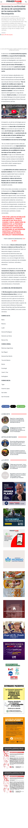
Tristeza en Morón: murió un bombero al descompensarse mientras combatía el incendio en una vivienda (18, 452)
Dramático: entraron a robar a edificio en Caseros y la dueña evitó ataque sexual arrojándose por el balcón (18, 475)
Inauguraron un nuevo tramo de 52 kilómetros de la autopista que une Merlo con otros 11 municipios (17, 429)
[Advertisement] (14, 810)
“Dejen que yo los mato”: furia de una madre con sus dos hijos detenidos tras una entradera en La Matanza (18, 466)
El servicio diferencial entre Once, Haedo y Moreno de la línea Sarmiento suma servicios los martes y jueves (18, 443)
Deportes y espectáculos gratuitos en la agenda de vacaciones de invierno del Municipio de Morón (17, 420)
